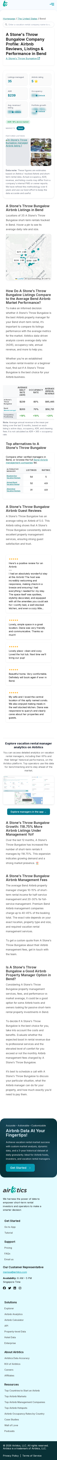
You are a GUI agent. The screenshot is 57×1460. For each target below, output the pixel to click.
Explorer (9, 1308)
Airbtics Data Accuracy (17, 1358)
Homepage (9, 18)
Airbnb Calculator (14, 1320)
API (6, 1325)
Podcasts (9, 1431)
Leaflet (20, 279)
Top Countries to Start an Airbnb (22, 1390)
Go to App (10, 1226)
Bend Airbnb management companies (27, 461)
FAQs (7, 1253)
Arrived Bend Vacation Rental (13, 483)
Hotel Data (10, 1337)
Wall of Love (11, 1425)
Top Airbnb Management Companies (24, 1402)
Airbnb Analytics (13, 1314)
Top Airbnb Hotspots (15, 1407)
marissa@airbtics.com (15, 1272)
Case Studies (11, 1419)
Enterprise (10, 1343)
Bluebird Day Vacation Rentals (13, 477)
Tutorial (8, 1232)
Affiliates (9, 1375)
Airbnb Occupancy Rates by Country (24, 1413)
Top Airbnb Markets (15, 1396)
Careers (8, 1369)
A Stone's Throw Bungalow (22, 58)
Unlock (41, 95)
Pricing (8, 1247)
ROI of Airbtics (12, 1363)
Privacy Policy (11, 1455)
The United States (27, 18)
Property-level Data (15, 1331)
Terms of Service (32, 1455)
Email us (8, 1259)
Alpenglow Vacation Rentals (13, 490)
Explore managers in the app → (28, 811)
